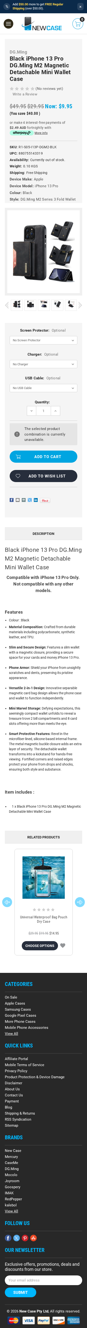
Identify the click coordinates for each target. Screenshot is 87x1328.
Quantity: (42, 402)
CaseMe (11, 1163)
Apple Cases (15, 1003)
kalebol (11, 1205)
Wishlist (62, 945)
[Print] (24, 500)
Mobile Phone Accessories (26, 1027)
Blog (8, 1107)
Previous (6, 305)
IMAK (9, 1193)
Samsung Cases (18, 1009)
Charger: (43, 354)
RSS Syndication (18, 1119)
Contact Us (14, 1095)
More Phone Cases (20, 1021)
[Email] (18, 500)
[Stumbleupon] (33, 1238)
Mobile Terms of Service (24, 1065)
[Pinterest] (45, 500)
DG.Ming (12, 1169)
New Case (13, 1150)
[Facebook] (12, 500)
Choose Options (39, 946)
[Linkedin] (36, 500)
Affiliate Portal (16, 1059)
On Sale (11, 997)
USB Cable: (42, 378)
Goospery (12, 1187)
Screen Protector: (43, 330)
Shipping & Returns (20, 1113)
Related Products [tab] (43, 837)
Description (43, 534)
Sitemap (11, 1125)
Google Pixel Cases (20, 1015)
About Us (12, 1089)
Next (80, 305)
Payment (12, 1101)
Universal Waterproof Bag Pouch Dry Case (43, 919)
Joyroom (12, 1181)
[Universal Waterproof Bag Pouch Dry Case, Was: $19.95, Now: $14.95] (43, 877)
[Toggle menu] (8, 24)
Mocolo (11, 1175)
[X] (30, 500)
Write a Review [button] (25, 94)
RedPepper (13, 1199)
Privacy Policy (16, 1071)
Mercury (11, 1157)
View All (11, 1033)
